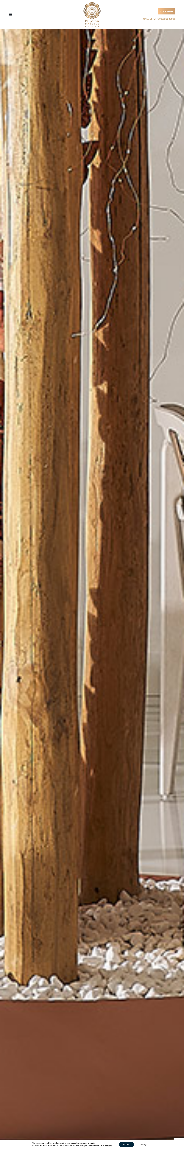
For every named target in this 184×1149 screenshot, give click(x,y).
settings (108, 1146)
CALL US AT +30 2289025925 (159, 18)
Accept (126, 1144)
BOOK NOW (166, 11)
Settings (143, 1144)
